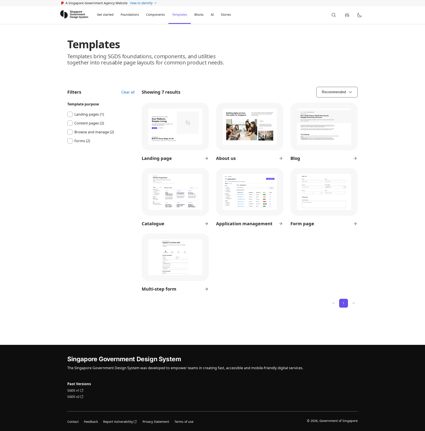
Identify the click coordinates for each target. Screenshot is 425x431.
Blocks (199, 14)
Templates (179, 14)
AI (212, 14)
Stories (226, 14)
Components (155, 14)
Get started (105, 14)
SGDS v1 (73, 390)
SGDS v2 (73, 396)
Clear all (128, 92)
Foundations (130, 14)
